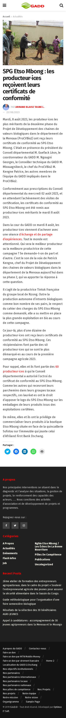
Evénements (10, 553)
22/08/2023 (13, 112)
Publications (42, 559)
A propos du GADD (12, 648)
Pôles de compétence (48, 554)
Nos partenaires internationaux (19, 677)
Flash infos (9, 558)
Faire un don (9, 652)
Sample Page (33, 701)
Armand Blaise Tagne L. (29, 107)
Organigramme (11, 701)
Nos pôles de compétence (16, 689)
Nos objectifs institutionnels (18, 669)
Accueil (6, 16)
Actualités (18, 16)
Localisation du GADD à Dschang (20, 664)
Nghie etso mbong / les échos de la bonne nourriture (48, 546)
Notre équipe (29, 693)
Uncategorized (44, 564)
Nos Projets (43, 689)
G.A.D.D (14, 707)
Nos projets (9, 693)
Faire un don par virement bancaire (21, 660)
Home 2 (50, 660)
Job (5, 563)
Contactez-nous (37, 648)
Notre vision (31, 697)
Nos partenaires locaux (15, 681)
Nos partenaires (11, 673)
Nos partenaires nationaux (17, 685)
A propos (8, 543)
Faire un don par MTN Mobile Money (21, 656)
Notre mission (10, 697)
